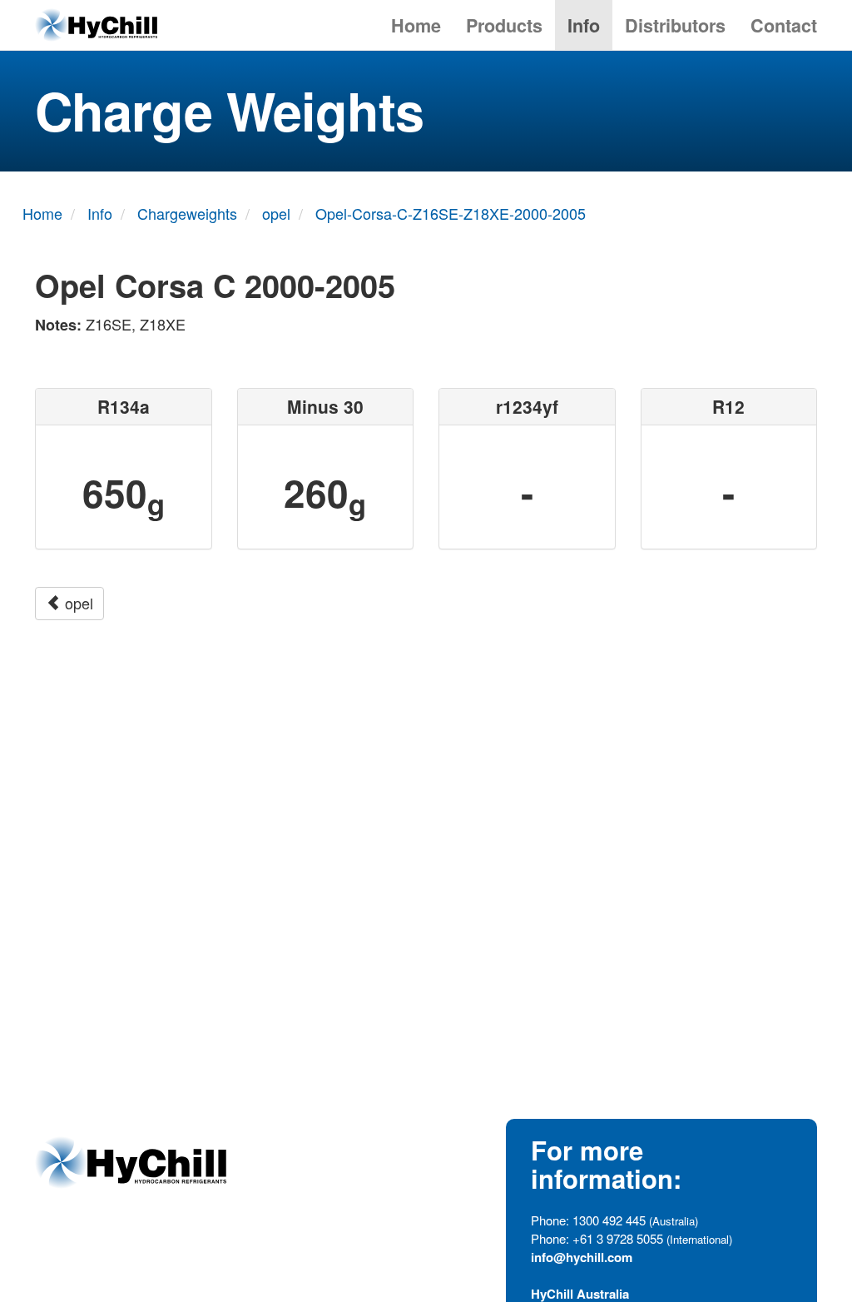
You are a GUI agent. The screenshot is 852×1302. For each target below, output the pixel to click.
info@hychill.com (581, 1257)
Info (583, 25)
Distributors (675, 25)
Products (504, 25)
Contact (783, 25)
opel (77, 603)
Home (416, 25)
